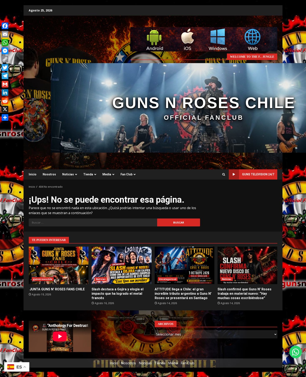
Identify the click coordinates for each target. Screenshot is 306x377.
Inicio (32, 174)
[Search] (223, 175)
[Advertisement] (203, 39)
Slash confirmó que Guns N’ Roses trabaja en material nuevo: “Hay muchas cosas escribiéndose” (247, 265)
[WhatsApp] (5, 42)
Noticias (68, 174)
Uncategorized (167, 279)
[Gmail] (5, 84)
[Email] (5, 34)
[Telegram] (5, 76)
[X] (5, 109)
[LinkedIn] (5, 92)
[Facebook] (5, 26)
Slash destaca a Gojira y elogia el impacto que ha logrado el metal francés (121, 265)
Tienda (88, 174)
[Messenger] (5, 51)
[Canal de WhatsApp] (295, 352)
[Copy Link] (5, 59)
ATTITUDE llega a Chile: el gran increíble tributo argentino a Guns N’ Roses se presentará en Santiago (184, 265)
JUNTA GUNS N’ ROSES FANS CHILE (58, 265)
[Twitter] (5, 67)
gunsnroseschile (42, 279)
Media (106, 174)
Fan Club (126, 174)
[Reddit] (5, 101)
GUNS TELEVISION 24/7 (258, 174)
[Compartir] (5, 117)
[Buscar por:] (93, 222)
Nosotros (49, 174)
